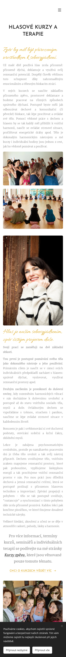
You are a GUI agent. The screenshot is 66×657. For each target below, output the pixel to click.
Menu (59, 9)
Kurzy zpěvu (15, 555)
